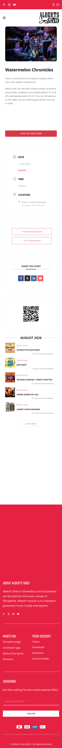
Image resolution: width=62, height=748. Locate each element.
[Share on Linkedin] (34, 278)
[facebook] (4, 4)
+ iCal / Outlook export (32, 240)
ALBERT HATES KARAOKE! (28, 409)
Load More (31, 424)
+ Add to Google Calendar (31, 231)
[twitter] (9, 614)
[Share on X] (27, 278)
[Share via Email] (40, 278)
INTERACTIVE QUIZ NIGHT (28, 350)
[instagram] (9, 4)
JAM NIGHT (22, 364)
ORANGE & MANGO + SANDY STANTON (34, 379)
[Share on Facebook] (21, 278)
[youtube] (14, 4)
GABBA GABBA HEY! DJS (27, 394)
